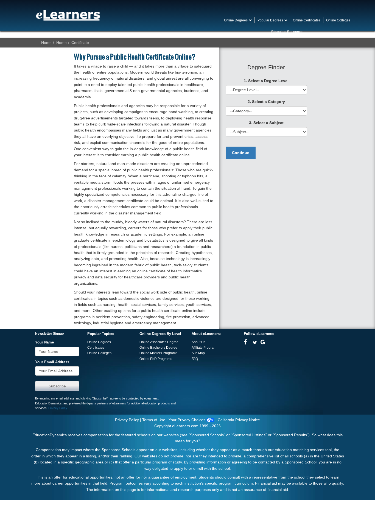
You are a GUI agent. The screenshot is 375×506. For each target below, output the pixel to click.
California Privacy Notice (239, 420)
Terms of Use (153, 420)
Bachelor (157, 348)
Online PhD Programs (155, 359)
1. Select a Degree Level (266, 81)
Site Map (198, 353)
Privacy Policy (57, 408)
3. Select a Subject (266, 123)
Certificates (95, 348)
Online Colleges (99, 353)
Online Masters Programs (158, 353)
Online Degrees (99, 342)
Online (144, 348)
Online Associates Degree (158, 342)
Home (46, 42)
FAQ (195, 359)
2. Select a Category (266, 101)
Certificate (80, 42)
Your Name (44, 342)
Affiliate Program (204, 348)
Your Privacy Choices (187, 420)
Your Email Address (52, 362)
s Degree (170, 348)
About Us (198, 342)
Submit (57, 386)
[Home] (68, 15)
